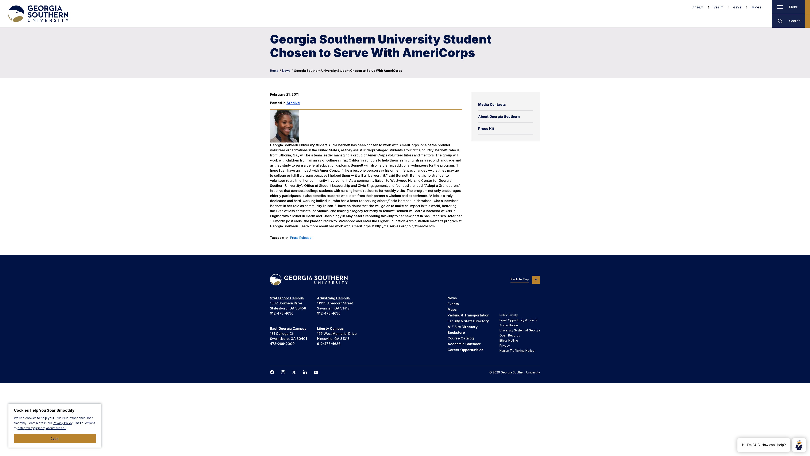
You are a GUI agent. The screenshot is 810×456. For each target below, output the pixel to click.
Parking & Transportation (468, 315)
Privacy (505, 345)
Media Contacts (492, 104)
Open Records (510, 335)
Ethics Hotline (509, 340)
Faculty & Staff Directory (468, 321)
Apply (698, 7)
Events (453, 304)
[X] (294, 372)
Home (274, 70)
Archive (293, 103)
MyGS (757, 7)
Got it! (54, 438)
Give (737, 7)
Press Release (300, 237)
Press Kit (486, 128)
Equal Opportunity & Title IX (519, 320)
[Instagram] (283, 372)
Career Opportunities (465, 350)
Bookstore (456, 332)
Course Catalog (461, 338)
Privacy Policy (62, 423)
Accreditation (509, 325)
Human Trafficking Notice (517, 350)
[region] (54, 426)
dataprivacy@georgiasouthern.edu (42, 428)
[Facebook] (272, 372)
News (286, 70)
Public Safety (509, 315)
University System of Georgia (520, 330)
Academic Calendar (464, 344)
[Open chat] (799, 445)
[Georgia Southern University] (37, 14)
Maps (452, 309)
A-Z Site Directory (463, 327)
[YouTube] (316, 372)
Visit (718, 7)
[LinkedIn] (305, 372)
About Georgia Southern (499, 116)
